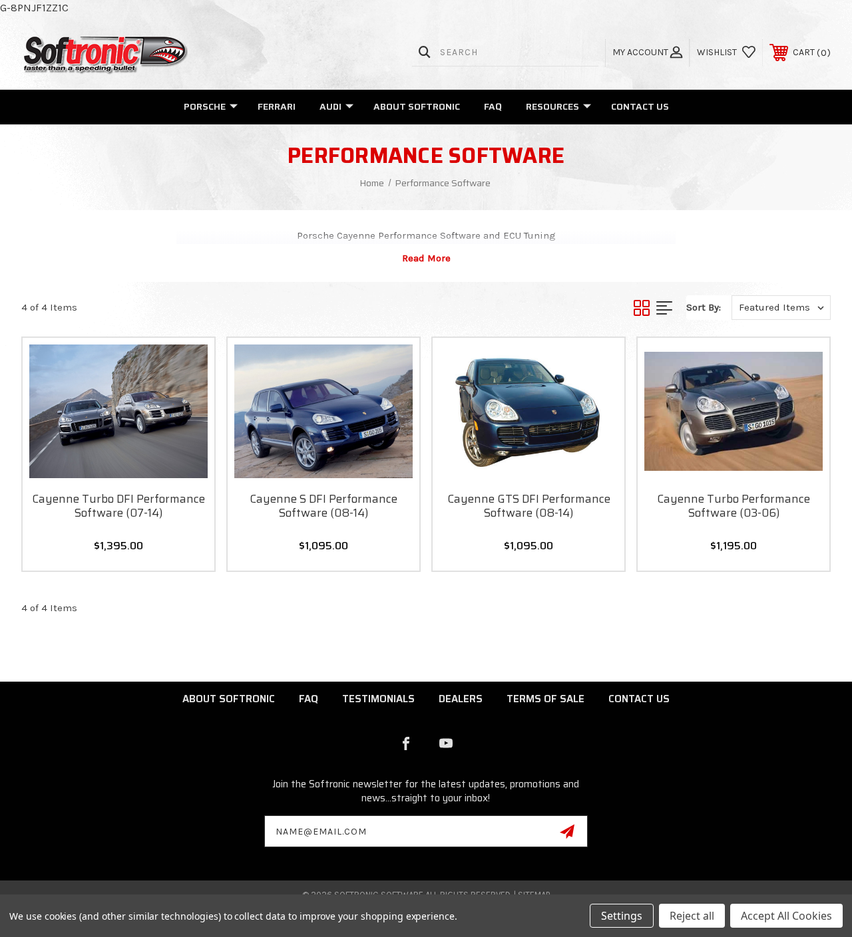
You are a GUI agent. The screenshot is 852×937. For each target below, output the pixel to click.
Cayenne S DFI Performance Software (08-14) (323, 505)
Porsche (205, 106)
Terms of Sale (545, 699)
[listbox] (781, 307)
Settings (621, 915)
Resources (552, 106)
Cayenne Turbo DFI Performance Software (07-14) (118, 505)
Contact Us (640, 106)
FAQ (493, 106)
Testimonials (378, 699)
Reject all (692, 915)
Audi (330, 106)
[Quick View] (187, 363)
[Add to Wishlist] (187, 395)
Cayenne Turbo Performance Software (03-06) (733, 505)
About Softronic (416, 106)
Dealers (461, 699)
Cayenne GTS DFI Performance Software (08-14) (528, 505)
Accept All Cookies (786, 915)
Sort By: (703, 307)
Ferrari (277, 106)
